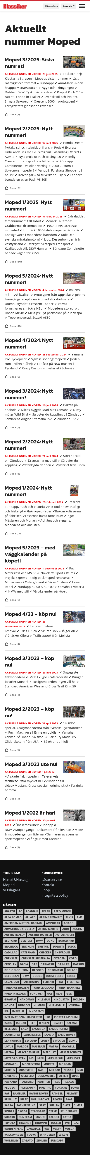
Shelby (54, 1105)
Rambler (19, 1093)
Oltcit (63, 1076)
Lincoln (59, 1040)
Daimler (63, 964)
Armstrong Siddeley (19, 929)
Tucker (56, 1123)
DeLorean (11, 976)
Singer (9, 1111)
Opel (75, 1076)
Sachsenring (26, 1105)
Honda (9, 1005)
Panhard (27, 1082)
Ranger (57, 1093)
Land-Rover (66, 1035)
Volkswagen (13, 1134)
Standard (38, 1111)
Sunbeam (25, 1117)
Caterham (28, 952)
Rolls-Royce (40, 1099)
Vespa (57, 1129)
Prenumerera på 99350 (6, 851)
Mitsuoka (73, 1058)
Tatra (67, 1117)
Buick (72, 946)
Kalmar (72, 1023)
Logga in (68, 6)
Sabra (8, 1105)
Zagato (27, 1140)
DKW (25, 976)
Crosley (10, 964)
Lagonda (38, 1029)
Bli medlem (51, 6)
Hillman (44, 999)
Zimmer (41, 1140)
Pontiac (45, 1087)
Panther (43, 1082)
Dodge (37, 976)
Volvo (31, 1134)
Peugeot (10, 1087)
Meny (82, 6)
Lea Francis (12, 1040)
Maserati (38, 1046)
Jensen (44, 1023)
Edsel (71, 976)
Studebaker (69, 1111)
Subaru (9, 1117)
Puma (75, 1087)
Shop (46, 890)
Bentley (26, 941)
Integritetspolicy (55, 895)
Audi (65, 929)
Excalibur (11, 982)
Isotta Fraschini (66, 1017)
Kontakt (48, 884)
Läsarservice (52, 879)
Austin (77, 929)
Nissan (69, 1070)
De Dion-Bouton (16, 970)
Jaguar (21, 1023)
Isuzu (8, 1023)
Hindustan (61, 999)
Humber (39, 1005)
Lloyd (73, 1040)
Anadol (69, 923)
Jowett (58, 1023)
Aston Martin (48, 929)
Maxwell (68, 1046)
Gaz (49, 993)
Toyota (9, 1123)
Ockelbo (27, 1076)
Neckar (54, 1070)
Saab (69, 1099)
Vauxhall (34, 1129)
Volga (69, 1129)
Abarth (9, 911)
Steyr (53, 1111)
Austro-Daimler (40, 935)
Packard (10, 1082)
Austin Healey (14, 935)
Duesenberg (55, 976)
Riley (24, 1099)
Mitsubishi (55, 1058)
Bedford (10, 941)
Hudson (24, 1005)
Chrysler (11, 958)
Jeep (32, 1023)
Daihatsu (47, 964)
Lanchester (32, 1035)
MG (31, 1058)
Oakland (10, 1076)
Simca (78, 1105)
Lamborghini (58, 1029)
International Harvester (23, 1017)
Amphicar (53, 923)
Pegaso (69, 1082)
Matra (53, 1046)
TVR (67, 1123)
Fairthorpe (31, 982)
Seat (42, 1105)
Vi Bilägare (11, 890)
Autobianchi (64, 935)
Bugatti (58, 946)
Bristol (43, 946)
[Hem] (15, 6)
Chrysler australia (35, 958)
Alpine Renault (50, 917)
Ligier (45, 1040)
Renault (10, 1099)
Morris (9, 1070)
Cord (73, 958)
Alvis (69, 917)
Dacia (24, 964)
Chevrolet (62, 952)
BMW (39, 941)
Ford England (43, 988)
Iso (48, 1017)
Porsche (61, 1087)
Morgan (65, 1064)
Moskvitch (26, 1070)
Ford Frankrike (68, 988)
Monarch (11, 1064)
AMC (80, 917)
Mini (40, 1058)
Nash (41, 1070)
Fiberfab (73, 982)
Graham (10, 999)
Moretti (49, 1064)
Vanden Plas (13, 1129)
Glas (59, 993)
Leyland (31, 1040)
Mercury (49, 1052)
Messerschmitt (70, 1052)
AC (20, 911)
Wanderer (47, 1134)
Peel (57, 1082)
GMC (69, 993)
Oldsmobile (46, 1076)
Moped (9, 884)
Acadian (32, 911)
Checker (45, 952)
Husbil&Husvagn (17, 879)
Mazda (9, 1052)
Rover (57, 1099)
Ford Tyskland (15, 993)
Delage (72, 970)
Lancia (49, 1035)
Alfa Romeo (13, 917)
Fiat (60, 982)
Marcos (22, 1046)
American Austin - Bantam (23, 923)
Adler (46, 911)
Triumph (41, 1123)
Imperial (18, 1011)
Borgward (66, 941)
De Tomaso (55, 970)
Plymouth (28, 1087)
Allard (30, 917)
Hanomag (27, 999)
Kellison (10, 1029)
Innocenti (36, 1011)
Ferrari (48, 982)
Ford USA (36, 993)
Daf (34, 964)
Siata (66, 1105)
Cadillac (10, 952)
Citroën (59, 958)
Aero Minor (62, 911)
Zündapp (57, 1140)
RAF (6, 1093)
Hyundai (74, 1005)
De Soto (38, 970)
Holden (79, 999)
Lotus (8, 1046)
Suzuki (40, 1117)
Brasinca (11, 946)
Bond (51, 941)
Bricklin (27, 946)
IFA (6, 1011)
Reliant (72, 1093)
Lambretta (12, 1035)
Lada (24, 1029)
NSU (80, 1070)
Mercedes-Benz (28, 1052)
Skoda (22, 1111)
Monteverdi (31, 1064)
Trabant (25, 1123)
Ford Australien (16, 988)
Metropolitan (15, 1058)
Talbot (54, 1117)
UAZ (76, 1123)
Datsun (78, 964)
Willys (63, 1134)
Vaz (46, 1129)
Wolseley (11, 1140)
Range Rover (38, 1093)
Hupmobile (57, 1005)
